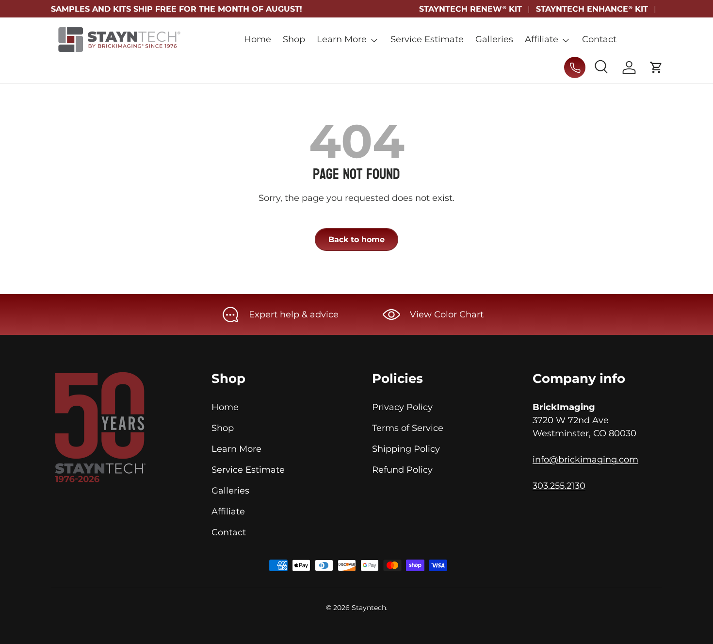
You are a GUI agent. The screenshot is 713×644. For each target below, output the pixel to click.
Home (257, 39)
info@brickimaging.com (585, 459)
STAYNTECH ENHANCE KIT (592, 9)
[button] (656, 67)
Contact (599, 39)
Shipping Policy (406, 449)
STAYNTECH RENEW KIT (470, 9)
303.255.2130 (559, 485)
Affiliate (541, 39)
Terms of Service (407, 428)
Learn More (342, 39)
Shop (294, 39)
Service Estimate (427, 39)
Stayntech (369, 607)
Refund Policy (402, 469)
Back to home (356, 239)
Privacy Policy (402, 407)
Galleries (494, 39)
